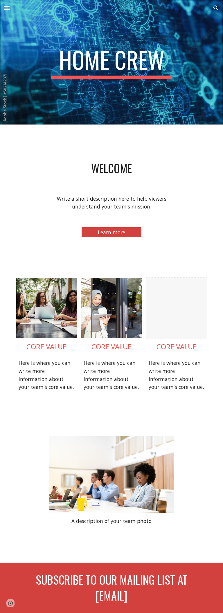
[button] (7, 8)
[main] (111, 62)
